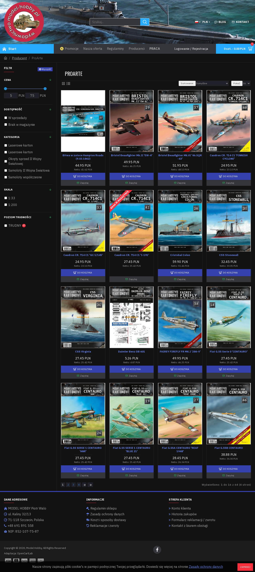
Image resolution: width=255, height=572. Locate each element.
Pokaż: (236, 83)
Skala (8, 189)
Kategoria (12, 137)
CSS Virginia (83, 351)
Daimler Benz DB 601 (131, 351)
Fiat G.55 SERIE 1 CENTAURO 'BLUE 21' (131, 449)
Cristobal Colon (180, 255)
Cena (7, 80)
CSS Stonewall (228, 255)
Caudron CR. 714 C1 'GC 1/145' (83, 255)
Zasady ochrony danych (206, 567)
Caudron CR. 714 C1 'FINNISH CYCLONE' (229, 157)
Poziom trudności (17, 217)
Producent (19, 58)
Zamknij (245, 566)
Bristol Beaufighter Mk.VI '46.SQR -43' (180, 157)
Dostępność (13, 109)
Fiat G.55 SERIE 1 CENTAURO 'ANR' (83, 449)
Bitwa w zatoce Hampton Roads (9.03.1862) (83, 157)
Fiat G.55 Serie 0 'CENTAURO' (229, 351)
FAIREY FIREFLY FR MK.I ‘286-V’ (180, 351)
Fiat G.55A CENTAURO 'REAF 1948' (180, 449)
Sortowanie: (187, 83)
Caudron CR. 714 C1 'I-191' (131, 255)
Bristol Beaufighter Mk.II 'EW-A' (131, 155)
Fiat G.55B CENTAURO (229, 448)
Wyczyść (46, 69)
